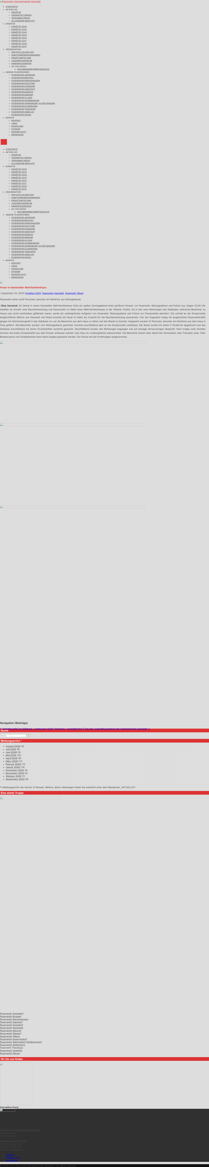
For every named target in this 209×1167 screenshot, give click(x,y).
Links (14, 123)
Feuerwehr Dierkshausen (25, 80)
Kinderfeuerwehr (21, 63)
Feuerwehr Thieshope (23, 109)
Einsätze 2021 (18, 41)
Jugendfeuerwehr (21, 60)
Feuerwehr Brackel (22, 78)
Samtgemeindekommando (25, 55)
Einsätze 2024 (19, 32)
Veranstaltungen (21, 15)
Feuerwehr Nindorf (22, 95)
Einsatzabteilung (21, 58)
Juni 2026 (11, 752)
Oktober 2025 (13, 776)
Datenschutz (18, 132)
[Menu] (4, 142)
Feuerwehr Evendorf (23, 86)
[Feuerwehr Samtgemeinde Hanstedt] (20, 1)
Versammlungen (20, 18)
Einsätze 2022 (19, 38)
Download (17, 126)
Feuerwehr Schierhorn (24, 106)
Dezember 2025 (15, 770)
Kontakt (16, 120)
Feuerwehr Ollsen (21, 98)
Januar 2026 (13, 767)
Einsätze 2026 (19, 26)
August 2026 (13, 746)
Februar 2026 (13, 764)
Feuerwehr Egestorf (23, 83)
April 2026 (11, 758)
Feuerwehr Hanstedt (23, 89)
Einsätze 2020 (19, 43)
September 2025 (15, 779)
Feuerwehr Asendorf (23, 75)
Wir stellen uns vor (22, 52)
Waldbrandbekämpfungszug (33, 69)
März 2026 (12, 761)
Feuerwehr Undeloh (22, 112)
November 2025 (15, 773)
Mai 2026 (11, 755)
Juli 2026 (11, 749)
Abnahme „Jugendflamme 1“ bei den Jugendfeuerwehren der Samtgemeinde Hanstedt (102, 728)
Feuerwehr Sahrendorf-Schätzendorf (33, 103)
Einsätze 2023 (19, 35)
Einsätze (16, 12)
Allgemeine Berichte (23, 21)
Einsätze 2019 (18, 46)
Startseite (12, 6)
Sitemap (15, 129)
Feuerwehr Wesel (21, 115)
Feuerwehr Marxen (22, 92)
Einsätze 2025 (19, 29)
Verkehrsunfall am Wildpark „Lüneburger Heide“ (27, 728)
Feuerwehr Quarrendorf (25, 100)
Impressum (17, 135)
